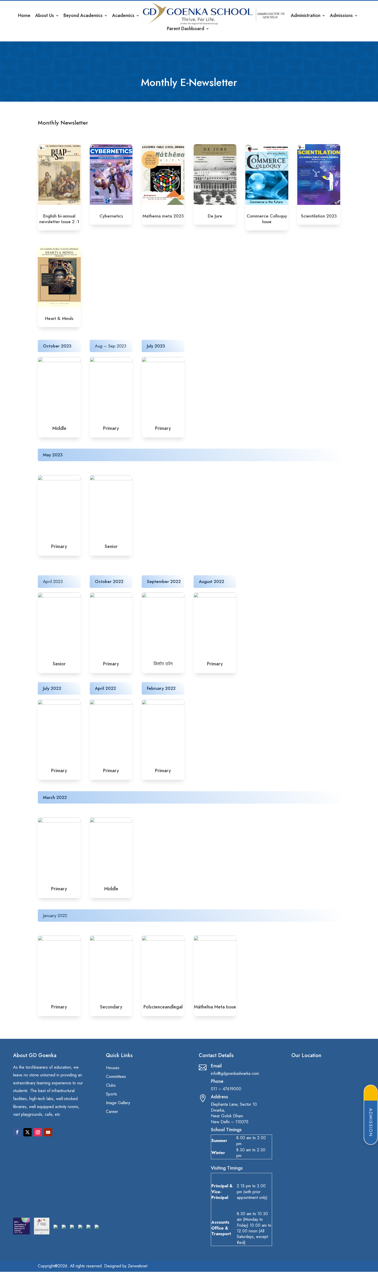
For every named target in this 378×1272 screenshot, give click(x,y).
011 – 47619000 (226, 1089)
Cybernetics (111, 216)
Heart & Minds (59, 318)
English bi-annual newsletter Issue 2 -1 (59, 219)
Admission (371, 1122)
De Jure (215, 216)
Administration (305, 16)
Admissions (341, 16)
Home (24, 16)
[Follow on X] (27, 1132)
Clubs (111, 1085)
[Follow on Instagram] (38, 1132)
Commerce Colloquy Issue (267, 219)
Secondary (111, 1007)
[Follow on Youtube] (48, 1132)
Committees (116, 1076)
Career (112, 1111)
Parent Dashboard (185, 29)
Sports (111, 1094)
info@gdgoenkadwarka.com (235, 1073)
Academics (123, 16)
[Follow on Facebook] (17, 1132)
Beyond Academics (83, 16)
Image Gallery (118, 1103)
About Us (44, 16)
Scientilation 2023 (319, 216)
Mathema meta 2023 (163, 216)
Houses (112, 1068)
